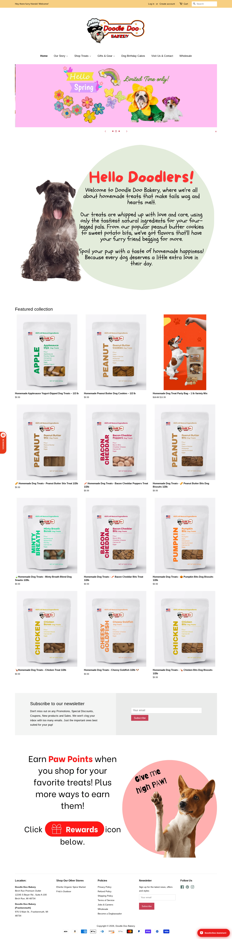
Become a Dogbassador (110, 913)
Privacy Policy (104, 887)
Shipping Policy (105, 896)
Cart (186, 4)
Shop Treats (81, 55)
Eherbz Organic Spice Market (71, 887)
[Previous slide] (105, 131)
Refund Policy (104, 891)
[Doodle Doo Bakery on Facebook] (182, 887)
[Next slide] (126, 131)
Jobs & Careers (105, 904)
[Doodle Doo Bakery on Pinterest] (187, 887)
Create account (167, 4)
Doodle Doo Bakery (125, 926)
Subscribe (140, 718)
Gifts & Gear (105, 55)
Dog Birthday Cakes (133, 55)
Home (44, 55)
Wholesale (185, 55)
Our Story (60, 55)
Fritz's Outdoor (63, 891)
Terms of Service (106, 900)
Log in (151, 4)
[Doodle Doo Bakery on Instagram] (192, 887)
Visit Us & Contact (162, 55)
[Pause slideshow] (215, 131)
